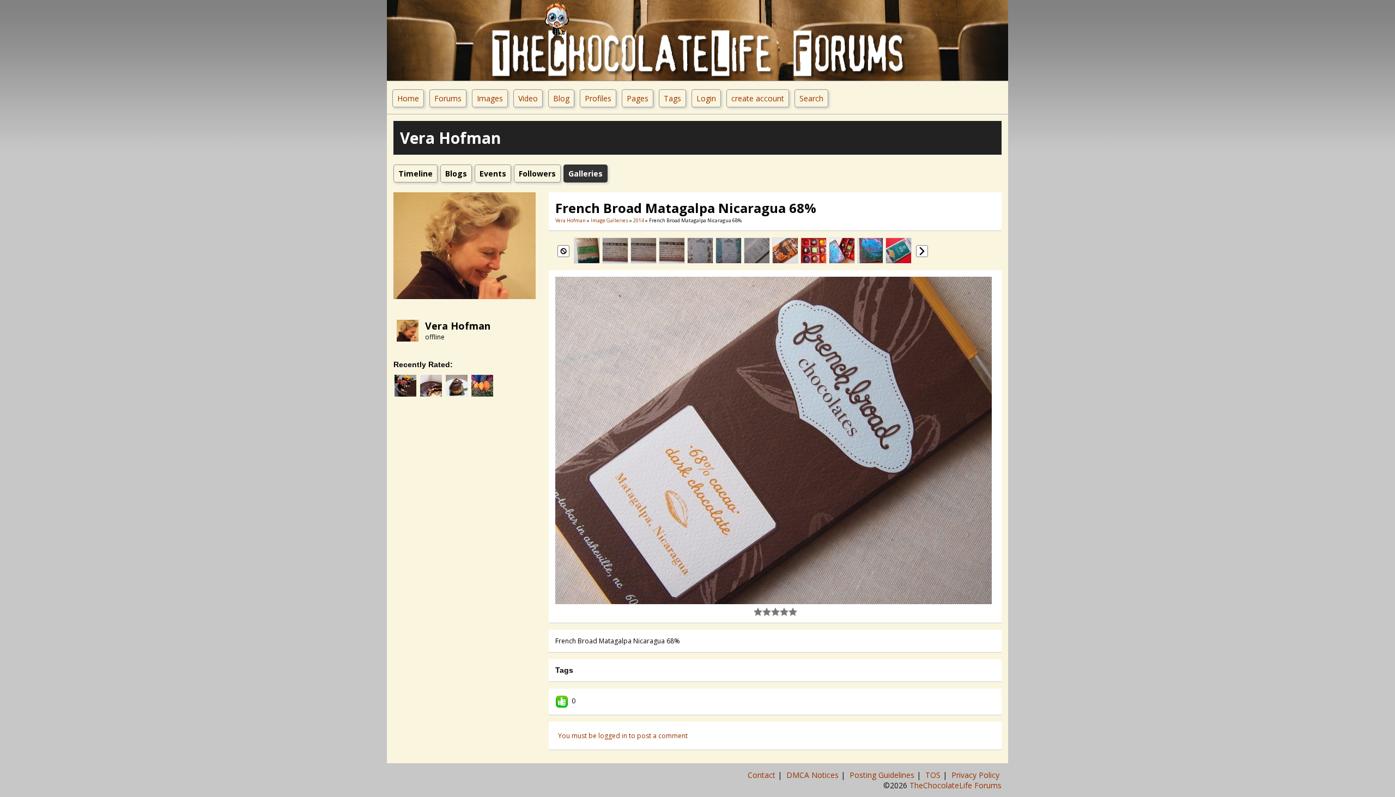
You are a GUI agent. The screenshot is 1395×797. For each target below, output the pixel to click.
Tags (672, 98)
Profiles (598, 98)
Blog (561, 98)
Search (811, 98)
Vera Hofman (457, 325)
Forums (448, 98)
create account (757, 98)
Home (408, 98)
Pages (637, 98)
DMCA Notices (813, 775)
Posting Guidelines (883, 775)
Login (706, 98)
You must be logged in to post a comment (623, 735)
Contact (763, 775)
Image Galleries (609, 220)
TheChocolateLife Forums (955, 785)
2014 (638, 220)
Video (528, 98)
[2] (762, 611)
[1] (758, 611)
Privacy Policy (976, 775)
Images (490, 98)
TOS (934, 775)
